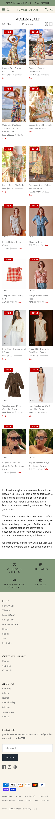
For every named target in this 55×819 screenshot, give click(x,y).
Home (5, 629)
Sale (4, 638)
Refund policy (8, 702)
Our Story (6, 688)
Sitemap (6, 707)
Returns (5, 661)
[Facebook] (4, 767)
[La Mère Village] (28, 9)
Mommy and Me (10, 624)
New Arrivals (8, 605)
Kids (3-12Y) (8, 619)
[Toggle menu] (3, 9)
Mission (5, 693)
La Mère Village (15, 808)
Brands (5, 633)
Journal (5, 697)
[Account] (45, 9)
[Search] (9, 9)
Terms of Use (8, 711)
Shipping (6, 665)
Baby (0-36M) (8, 615)
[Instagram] (9, 767)
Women (6, 610)
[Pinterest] (15, 767)
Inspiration (7, 643)
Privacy (5, 716)
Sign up (10, 757)
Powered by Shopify (29, 808)
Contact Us (7, 670)
